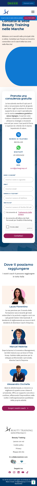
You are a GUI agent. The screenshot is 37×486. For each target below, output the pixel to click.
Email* (6, 184)
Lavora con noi (18, 441)
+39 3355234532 (18, 155)
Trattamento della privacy (25, 213)
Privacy (18, 449)
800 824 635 (18, 142)
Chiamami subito (28, 3)
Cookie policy (18, 445)
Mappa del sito (18, 452)
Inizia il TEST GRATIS (30, 18)
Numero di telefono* (11, 193)
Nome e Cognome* (10, 175)
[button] (33, 12)
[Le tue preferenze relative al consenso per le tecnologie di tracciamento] (33, 482)
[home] (5, 12)
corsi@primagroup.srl (18, 168)
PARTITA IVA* (8, 202)
